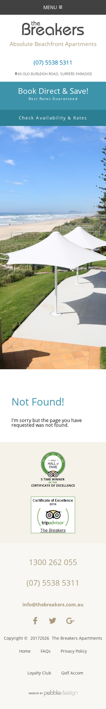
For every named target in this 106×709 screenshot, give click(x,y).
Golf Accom (72, 673)
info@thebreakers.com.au (53, 604)
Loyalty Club (39, 673)
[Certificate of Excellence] (53, 511)
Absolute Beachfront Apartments (53, 44)
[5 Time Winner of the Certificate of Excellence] (53, 469)
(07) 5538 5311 (53, 62)
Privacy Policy (74, 651)
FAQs (46, 651)
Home (25, 651)
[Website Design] (53, 693)
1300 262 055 (53, 562)
